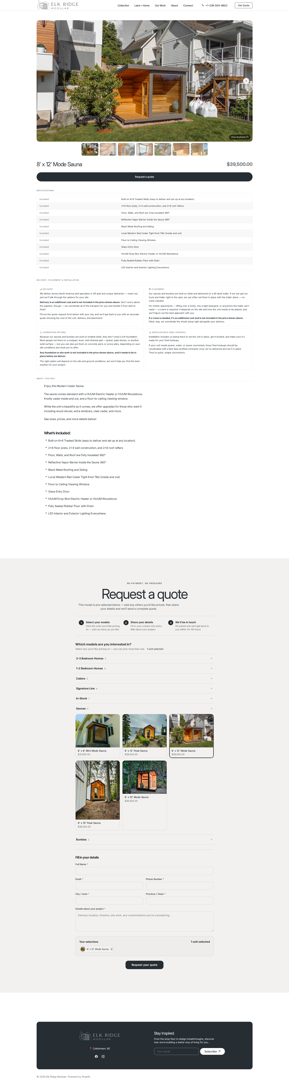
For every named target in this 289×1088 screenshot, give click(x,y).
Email (79, 879)
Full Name (81, 864)
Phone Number (155, 879)
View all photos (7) (240, 137)
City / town (82, 894)
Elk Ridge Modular (56, 1076)
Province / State (156, 894)
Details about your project (90, 908)
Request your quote (144, 964)
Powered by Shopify (79, 1076)
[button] (43, 81)
